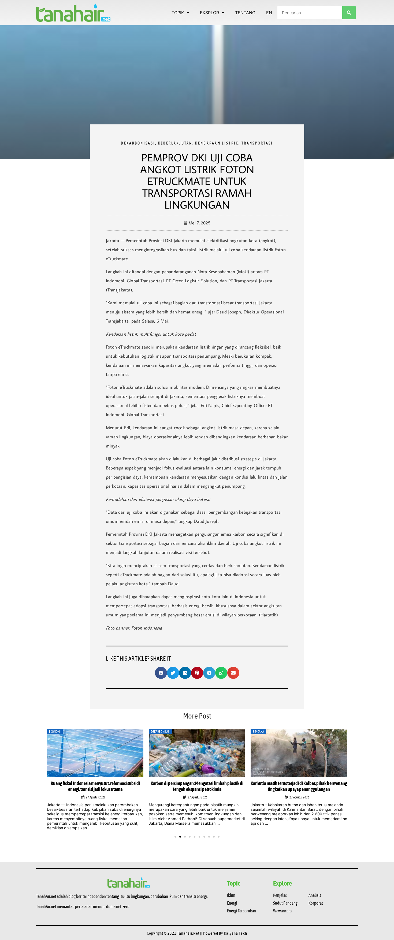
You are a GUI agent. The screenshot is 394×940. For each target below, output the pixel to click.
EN (269, 12)
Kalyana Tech (235, 929)
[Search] (349, 12)
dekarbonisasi (138, 143)
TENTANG (245, 12)
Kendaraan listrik (217, 143)
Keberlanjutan (175, 143)
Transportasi (257, 143)
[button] (161, 673)
